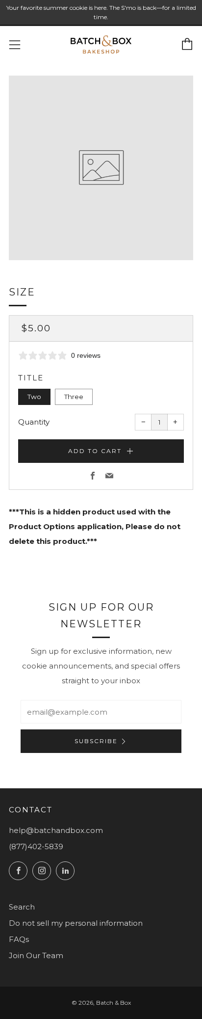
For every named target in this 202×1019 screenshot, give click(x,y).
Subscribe (96, 741)
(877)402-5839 (36, 846)
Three (73, 397)
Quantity (34, 422)
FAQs (19, 939)
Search (22, 907)
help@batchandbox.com (56, 830)
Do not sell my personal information (76, 923)
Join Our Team (36, 955)
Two (34, 397)
